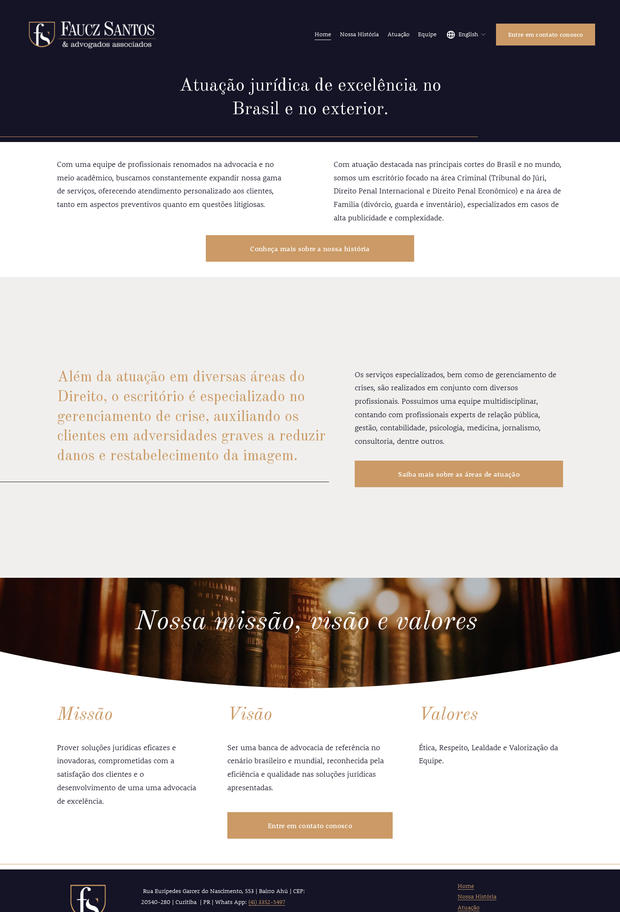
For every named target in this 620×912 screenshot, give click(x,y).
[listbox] (466, 34)
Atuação (399, 34)
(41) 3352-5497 (266, 902)
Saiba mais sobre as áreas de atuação (459, 473)
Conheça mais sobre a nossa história (309, 248)
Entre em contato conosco (545, 34)
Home (323, 34)
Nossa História (359, 34)
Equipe (427, 34)
